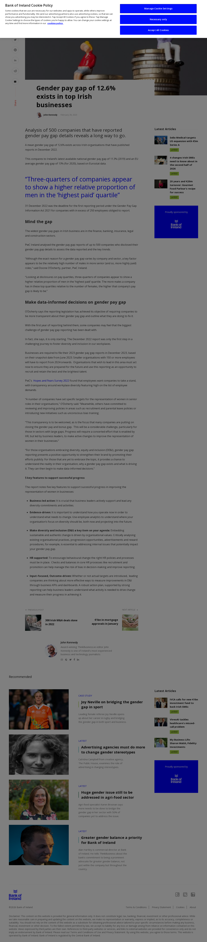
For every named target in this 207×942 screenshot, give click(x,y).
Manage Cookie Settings (158, 8)
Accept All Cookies (158, 30)
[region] (103, 19)
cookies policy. (55, 23)
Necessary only (158, 19)
